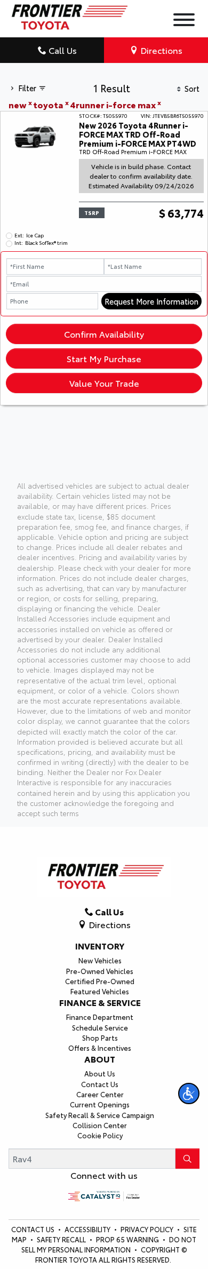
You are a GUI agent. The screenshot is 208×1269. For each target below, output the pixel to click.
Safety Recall (62, 1239)
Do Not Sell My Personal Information (109, 1244)
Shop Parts (100, 1037)
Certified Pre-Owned (99, 981)
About (99, 1059)
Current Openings (100, 1104)
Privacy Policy (148, 1229)
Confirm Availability (104, 334)
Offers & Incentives (99, 1047)
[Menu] (184, 21)
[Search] (187, 1158)
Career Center (100, 1094)
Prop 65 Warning (127, 1239)
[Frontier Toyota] (68, 14)
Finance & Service (100, 1002)
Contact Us (99, 1084)
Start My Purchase (104, 358)
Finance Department (99, 1016)
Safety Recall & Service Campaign (99, 1115)
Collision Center (100, 1125)
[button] (188, 1093)
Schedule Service (100, 1027)
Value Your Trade (104, 383)
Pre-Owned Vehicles (99, 971)
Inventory (99, 946)
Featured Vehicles (99, 991)
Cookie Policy (100, 1135)
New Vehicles (100, 960)
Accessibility (88, 1229)
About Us (99, 1073)
